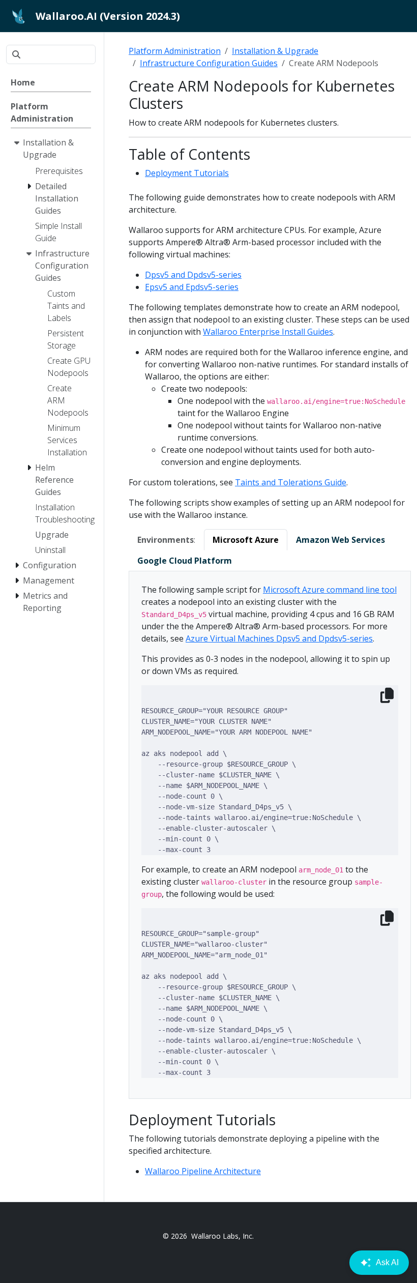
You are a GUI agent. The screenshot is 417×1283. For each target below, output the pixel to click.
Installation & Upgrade (275, 50)
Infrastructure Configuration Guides (209, 63)
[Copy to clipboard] (387, 695)
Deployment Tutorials (187, 173)
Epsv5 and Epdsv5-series (192, 287)
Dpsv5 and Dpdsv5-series (193, 274)
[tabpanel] (270, 835)
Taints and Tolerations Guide (290, 482)
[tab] (245, 539)
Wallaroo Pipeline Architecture (203, 1171)
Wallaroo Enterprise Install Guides (268, 331)
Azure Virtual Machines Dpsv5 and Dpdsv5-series (279, 638)
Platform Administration (175, 50)
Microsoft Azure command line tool (330, 589)
